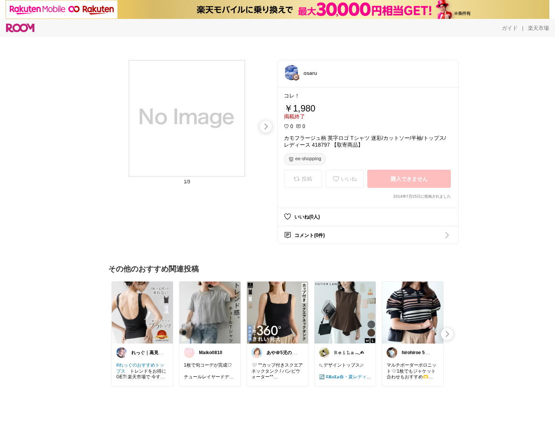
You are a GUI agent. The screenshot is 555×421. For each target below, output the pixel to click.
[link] (142, 312)
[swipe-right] (266, 127)
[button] (291, 72)
